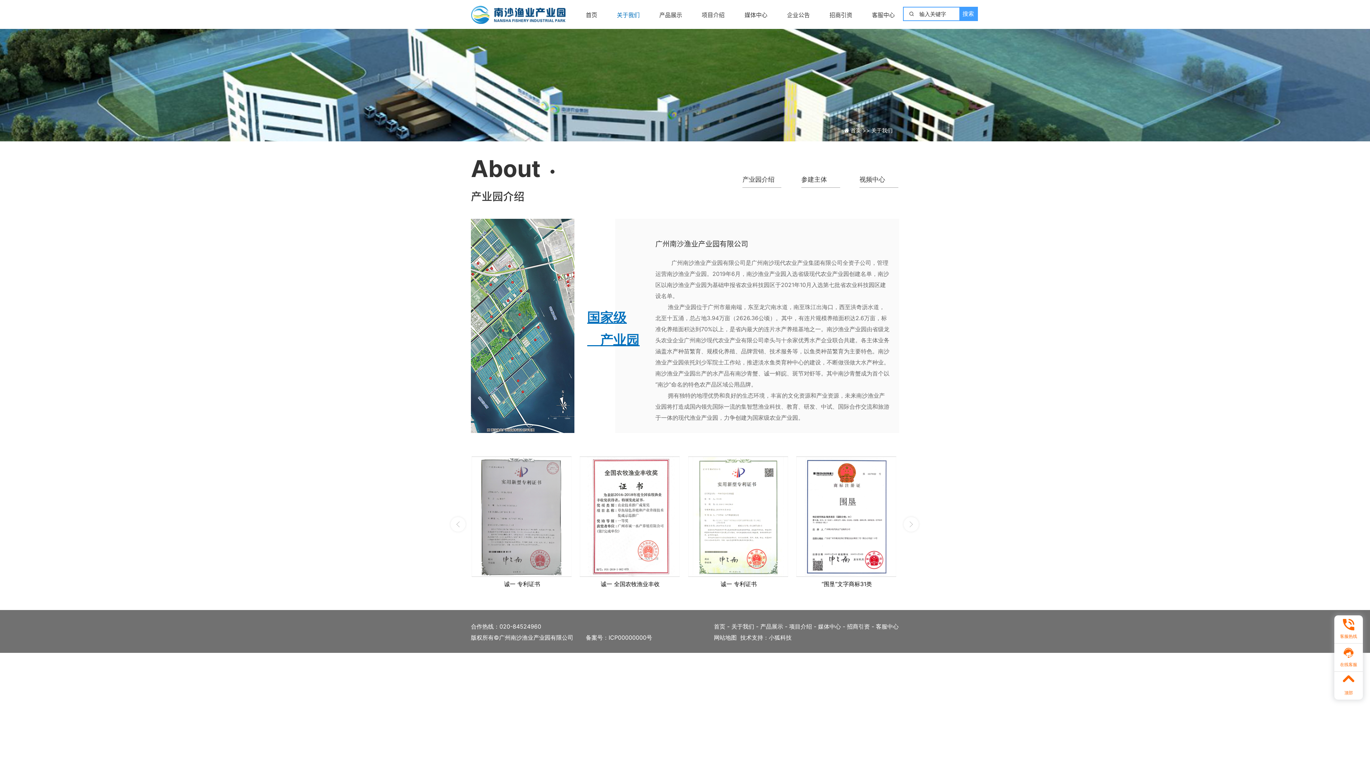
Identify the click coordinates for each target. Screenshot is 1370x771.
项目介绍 (713, 14)
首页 (591, 14)
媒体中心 (756, 14)
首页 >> (861, 130)
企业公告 (798, 14)
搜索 (968, 14)
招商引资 (840, 14)
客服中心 (883, 14)
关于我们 (628, 14)
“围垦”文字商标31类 (847, 584)
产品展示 (670, 14)
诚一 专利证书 (522, 584)
